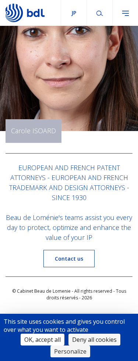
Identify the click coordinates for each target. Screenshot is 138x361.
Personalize (70, 351)
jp (73, 12)
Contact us (69, 258)
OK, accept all (42, 340)
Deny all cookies (94, 340)
